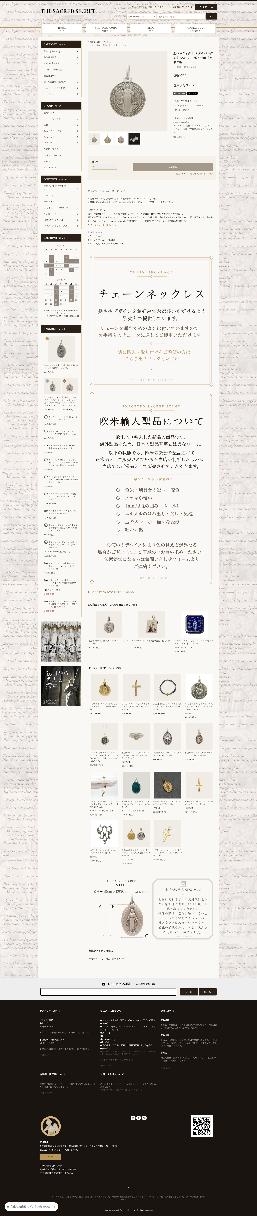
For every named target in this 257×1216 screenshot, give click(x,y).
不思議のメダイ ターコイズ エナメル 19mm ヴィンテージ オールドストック (136, 804)
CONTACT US (195, 29)
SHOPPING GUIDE (106, 29)
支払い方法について (68, 1196)
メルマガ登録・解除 (143, 6)
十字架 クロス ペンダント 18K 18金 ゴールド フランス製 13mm (199, 802)
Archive (107, 41)
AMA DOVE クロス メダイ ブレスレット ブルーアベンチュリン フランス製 (167, 706)
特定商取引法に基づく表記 (201, 173)
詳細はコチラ (46, 1054)
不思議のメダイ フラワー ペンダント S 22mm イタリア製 (167, 753)
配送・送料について (88, 1196)
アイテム (208, 6)
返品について (182, 173)
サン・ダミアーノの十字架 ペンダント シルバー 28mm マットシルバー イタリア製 (63, 566)
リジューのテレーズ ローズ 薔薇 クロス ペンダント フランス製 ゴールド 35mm (136, 706)
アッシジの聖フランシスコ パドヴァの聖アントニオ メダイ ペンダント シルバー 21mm (199, 706)
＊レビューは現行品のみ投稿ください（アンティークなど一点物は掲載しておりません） (193, 127)
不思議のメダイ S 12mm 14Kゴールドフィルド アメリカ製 (167, 802)
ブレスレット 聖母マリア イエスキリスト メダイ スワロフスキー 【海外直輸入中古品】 (104, 804)
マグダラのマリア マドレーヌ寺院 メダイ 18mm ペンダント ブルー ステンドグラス (63, 496)
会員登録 (176, 6)
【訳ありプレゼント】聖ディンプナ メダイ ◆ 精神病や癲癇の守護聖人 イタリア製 (63, 583)
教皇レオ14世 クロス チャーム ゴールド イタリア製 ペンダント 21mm (63, 432)
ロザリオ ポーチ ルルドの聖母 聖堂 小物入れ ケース (151, 642)
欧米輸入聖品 (95, 41)
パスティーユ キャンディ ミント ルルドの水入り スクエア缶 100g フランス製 (194, 642)
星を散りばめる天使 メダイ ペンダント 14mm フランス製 (108, 642)
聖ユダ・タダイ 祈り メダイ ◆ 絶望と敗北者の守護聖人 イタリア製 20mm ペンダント (63, 528)
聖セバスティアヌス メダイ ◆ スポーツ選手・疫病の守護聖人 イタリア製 (52, 401)
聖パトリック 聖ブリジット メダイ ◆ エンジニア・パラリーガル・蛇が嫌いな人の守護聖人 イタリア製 (63, 462)
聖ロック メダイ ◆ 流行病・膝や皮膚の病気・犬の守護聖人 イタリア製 (61, 366)
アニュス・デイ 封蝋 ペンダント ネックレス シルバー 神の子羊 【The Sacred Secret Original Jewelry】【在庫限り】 (104, 756)
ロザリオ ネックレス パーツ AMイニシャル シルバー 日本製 (104, 851)
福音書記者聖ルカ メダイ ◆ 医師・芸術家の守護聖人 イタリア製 (63, 446)
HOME (62, 29)
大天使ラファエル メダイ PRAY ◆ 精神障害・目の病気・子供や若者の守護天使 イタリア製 (63, 604)
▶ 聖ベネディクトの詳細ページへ (103, 224)
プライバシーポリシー (147, 1196)
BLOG (150, 29)
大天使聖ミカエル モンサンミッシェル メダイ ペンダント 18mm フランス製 (70, 401)
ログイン (189, 6)
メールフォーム (120, 1083)
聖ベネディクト (122, 45)
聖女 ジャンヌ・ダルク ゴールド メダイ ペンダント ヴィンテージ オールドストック (63, 545)
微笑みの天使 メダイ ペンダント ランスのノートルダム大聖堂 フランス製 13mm (136, 853)
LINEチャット (135, 1083)
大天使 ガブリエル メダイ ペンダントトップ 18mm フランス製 (63, 512)
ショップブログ (127, 1199)
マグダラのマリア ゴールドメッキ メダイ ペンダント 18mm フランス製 (104, 706)
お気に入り (181, 137)
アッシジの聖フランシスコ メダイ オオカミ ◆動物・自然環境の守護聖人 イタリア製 (63, 479)
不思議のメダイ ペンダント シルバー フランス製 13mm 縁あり (198, 753)
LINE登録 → (50, 1156)
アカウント (162, 6)
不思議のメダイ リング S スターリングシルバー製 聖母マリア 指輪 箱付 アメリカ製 (135, 755)
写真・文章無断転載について (171, 1196)
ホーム (91, 45)
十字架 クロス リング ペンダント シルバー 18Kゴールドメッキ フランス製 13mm (167, 853)
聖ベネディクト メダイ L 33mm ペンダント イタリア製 (63, 418)
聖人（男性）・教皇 (104, 45)
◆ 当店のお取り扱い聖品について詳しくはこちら (111, 591)
